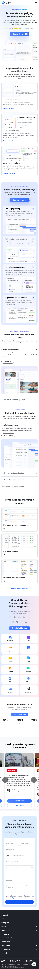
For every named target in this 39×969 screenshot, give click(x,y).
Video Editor (19, 964)
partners (26, 895)
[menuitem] (19, 915)
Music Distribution (27, 964)
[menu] (19, 934)
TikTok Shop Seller (10, 964)
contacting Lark (12, 898)
